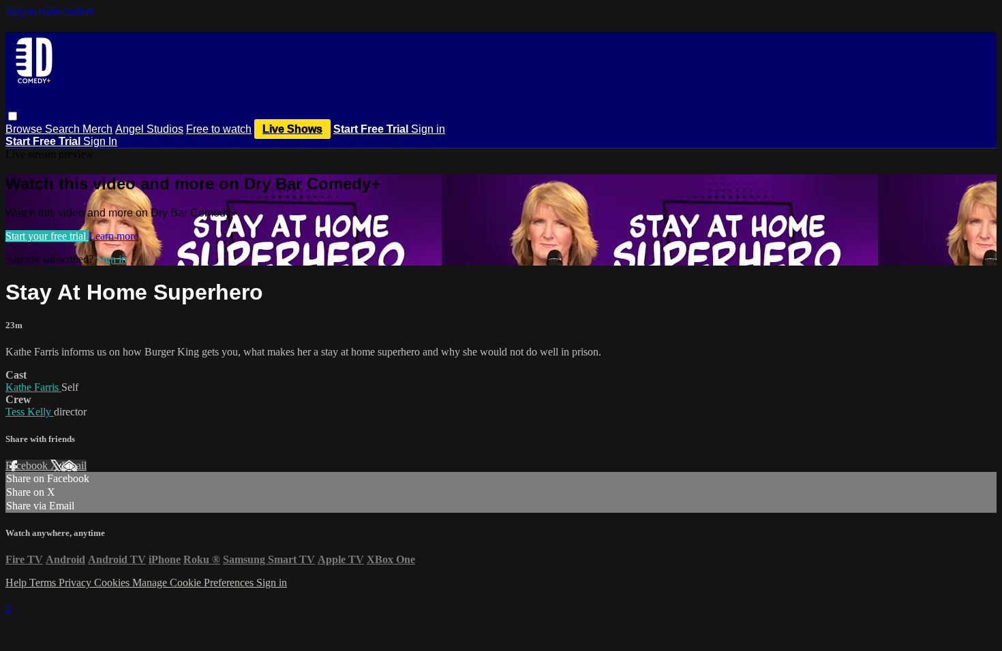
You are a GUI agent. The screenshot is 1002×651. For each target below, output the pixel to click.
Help (17, 582)
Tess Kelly (29, 411)
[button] (12, 116)
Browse (25, 129)
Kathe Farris (33, 387)
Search (63, 129)
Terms (44, 582)
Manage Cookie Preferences (194, 582)
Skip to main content (49, 11)
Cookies (113, 582)
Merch (97, 129)
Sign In (100, 141)
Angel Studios (149, 129)
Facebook (27, 465)
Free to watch (219, 129)
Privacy (76, 582)
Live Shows (292, 129)
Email (74, 465)
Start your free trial (47, 236)
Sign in (428, 129)
